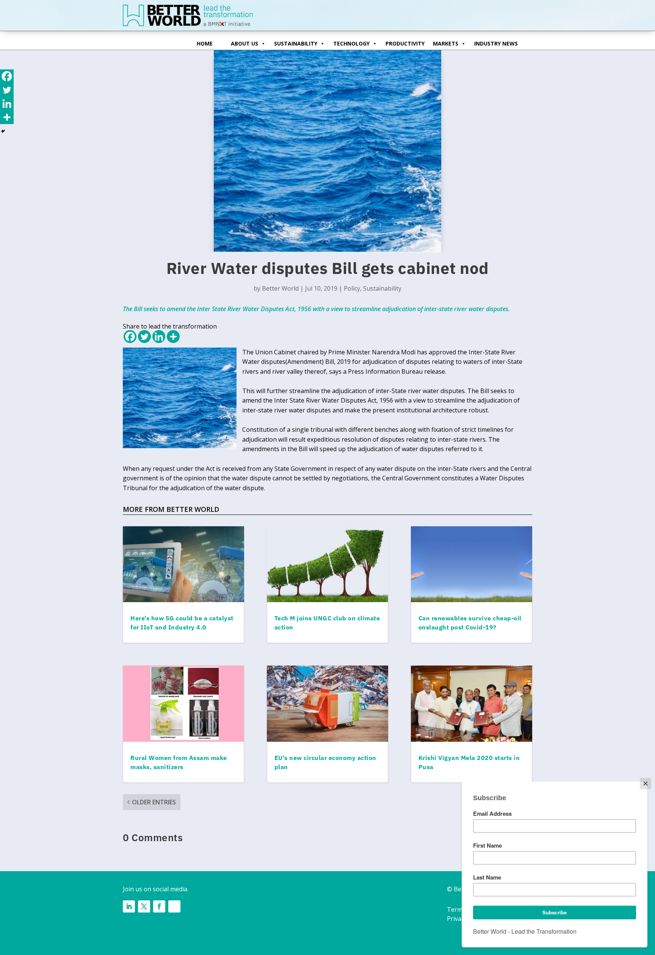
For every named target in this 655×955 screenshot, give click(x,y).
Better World (280, 288)
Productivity (405, 43)
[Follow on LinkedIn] (129, 906)
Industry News (496, 43)
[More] (173, 336)
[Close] (645, 783)
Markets (445, 43)
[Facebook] (130, 336)
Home (205, 43)
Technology (351, 43)
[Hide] (3, 131)
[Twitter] (144, 336)
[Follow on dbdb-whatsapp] (174, 906)
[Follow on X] (144, 906)
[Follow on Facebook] (159, 906)
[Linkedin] (158, 336)
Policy (352, 288)
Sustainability (295, 43)
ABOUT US (244, 43)
